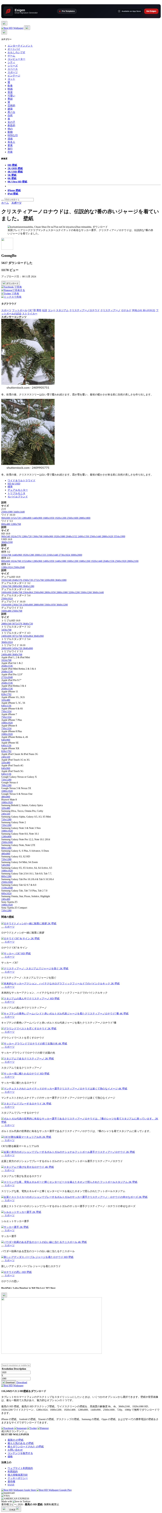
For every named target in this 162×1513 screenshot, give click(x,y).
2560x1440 (96, 536)
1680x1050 (49, 518)
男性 (38, 310)
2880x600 (6, 648)
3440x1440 (19, 511)
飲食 (10, 85)
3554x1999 (119, 536)
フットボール (19, 310)
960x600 (6, 518)
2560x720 (28, 580)
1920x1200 (61, 518)
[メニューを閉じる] (4, 32)
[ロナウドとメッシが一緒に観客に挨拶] (2, 927)
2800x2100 (132, 561)
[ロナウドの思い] (2, 1276)
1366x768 (37, 536)
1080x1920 (7, 722)
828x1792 (6, 694)
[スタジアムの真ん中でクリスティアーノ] (2, 1002)
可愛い (11, 95)
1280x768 (16, 524)
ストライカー (29, 313)
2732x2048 (7, 677)
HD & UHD (14, 483)
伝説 (44, 310)
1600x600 (6, 592)
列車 (10, 152)
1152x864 (27, 561)
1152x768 (6, 555)
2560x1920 (121, 561)
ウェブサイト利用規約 (20, 1468)
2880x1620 (108, 536)
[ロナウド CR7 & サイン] (2, 942)
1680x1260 (85, 561)
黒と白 (11, 112)
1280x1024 (7, 567)
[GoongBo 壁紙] (7, 248)
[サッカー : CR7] (2, 957)
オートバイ (14, 49)
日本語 (12, 1510)
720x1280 (6, 779)
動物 (10, 132)
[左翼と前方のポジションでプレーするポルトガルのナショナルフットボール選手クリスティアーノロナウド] (2, 1156)
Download (10, 1382)
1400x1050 (49, 561)
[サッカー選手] (2, 1231)
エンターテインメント (20, 45)
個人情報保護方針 (18, 1474)
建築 (10, 108)
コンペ (51, 310)
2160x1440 (53, 555)
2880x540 (6, 623)
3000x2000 (76, 555)
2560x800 (28, 604)
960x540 (6, 536)
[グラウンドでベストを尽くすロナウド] (2, 1032)
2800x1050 (50, 592)
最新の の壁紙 (15, 1440)
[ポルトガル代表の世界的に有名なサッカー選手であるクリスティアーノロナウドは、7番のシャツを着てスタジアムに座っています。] (2, 1126)
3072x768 (17, 636)
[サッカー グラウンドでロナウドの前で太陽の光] (2, 1047)
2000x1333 (41, 555)
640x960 (5, 739)
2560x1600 (73, 518)
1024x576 (16, 536)
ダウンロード (12, 283)
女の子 (11, 122)
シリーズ (13, 65)
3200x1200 (74, 592)
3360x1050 (50, 604)
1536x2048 (7, 887)
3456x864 (28, 636)
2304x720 (17, 604)
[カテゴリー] (4, 23)
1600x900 (48, 536)
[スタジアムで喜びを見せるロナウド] (2, 1171)
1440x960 (17, 555)
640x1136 (6, 705)
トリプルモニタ (16, 493)
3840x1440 (98, 592)
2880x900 (39, 604)
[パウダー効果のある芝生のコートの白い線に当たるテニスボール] (2, 1246)
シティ (11, 62)
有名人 (11, 142)
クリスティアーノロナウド (84, 310)
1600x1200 (73, 561)
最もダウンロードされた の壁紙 (26, 1446)
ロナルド (126, 310)
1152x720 (16, 518)
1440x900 (37, 518)
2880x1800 (84, 518)
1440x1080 (61, 561)
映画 (10, 89)
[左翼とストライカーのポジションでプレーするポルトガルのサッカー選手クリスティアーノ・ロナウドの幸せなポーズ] (2, 1201)
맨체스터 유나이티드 (143, 310)
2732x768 (39, 580)
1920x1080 (60, 536)
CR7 (30, 310)
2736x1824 (65, 555)
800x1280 (6, 848)
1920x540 (6, 580)
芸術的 (11, 105)
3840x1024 (7, 642)
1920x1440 (97, 561)
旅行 (10, 148)
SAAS (11, 1484)
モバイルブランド (18, 496)
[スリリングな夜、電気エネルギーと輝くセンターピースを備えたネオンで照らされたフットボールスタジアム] (2, 1186)
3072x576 (17, 623)
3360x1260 (86, 592)
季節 (10, 99)
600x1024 (6, 893)
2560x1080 (7, 511)
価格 (10, 1456)
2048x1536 (109, 561)
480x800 (5, 796)
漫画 (10, 138)
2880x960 (17, 586)
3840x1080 (60, 580)
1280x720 (27, 536)
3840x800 (28, 648)
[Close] (4, 1295)
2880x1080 (62, 592)
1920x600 (6, 604)
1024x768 (16, 561)
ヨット (11, 79)
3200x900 (49, 580)
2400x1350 (84, 536)
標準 (10, 486)
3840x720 (28, 623)
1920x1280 (29, 555)
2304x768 (6, 586)
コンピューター (16, 59)
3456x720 (17, 648)
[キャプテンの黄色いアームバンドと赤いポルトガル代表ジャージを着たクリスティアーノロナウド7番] (2, 1017)
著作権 (11, 1481)
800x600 (6, 561)
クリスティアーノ (110, 310)
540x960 (5, 865)
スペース (13, 69)
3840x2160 (7, 542)
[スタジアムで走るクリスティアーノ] (2, 1062)
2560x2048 (19, 567)
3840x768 (17, 654)
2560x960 (39, 592)
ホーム (5, 202)
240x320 (5, 757)
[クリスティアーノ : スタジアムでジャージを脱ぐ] (2, 972)
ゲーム (11, 55)
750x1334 (6, 711)
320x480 (5, 700)
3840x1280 (28, 586)
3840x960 (39, 636)
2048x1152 (72, 536)
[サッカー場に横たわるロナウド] (2, 1077)
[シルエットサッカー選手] (2, 1216)
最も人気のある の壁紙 (21, 1443)
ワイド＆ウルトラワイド (21, 480)
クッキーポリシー (18, 1478)
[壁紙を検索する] (2, 200)
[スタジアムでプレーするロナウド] (2, 1107)
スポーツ (13, 72)
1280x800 (26, 518)
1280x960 (37, 561)
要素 (10, 145)
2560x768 (17, 611)
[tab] (84, 480)
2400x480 (6, 654)
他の (10, 128)
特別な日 (13, 135)
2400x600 (6, 636)
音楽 (10, 92)
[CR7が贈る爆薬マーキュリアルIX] (2, 1141)
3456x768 (6, 629)
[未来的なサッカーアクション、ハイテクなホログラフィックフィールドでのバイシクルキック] (2, 987)
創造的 (11, 125)
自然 (10, 115)
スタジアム (62, 310)
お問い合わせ (15, 1450)
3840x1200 (62, 604)
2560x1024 (7, 598)
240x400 (5, 899)
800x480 (6, 524)
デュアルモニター (18, 490)
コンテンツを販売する (20, 1453)
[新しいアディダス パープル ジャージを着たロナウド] (2, 1261)
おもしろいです (16, 52)
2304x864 (28, 592)
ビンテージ (14, 75)
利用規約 (13, 1471)
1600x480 (6, 611)
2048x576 (17, 580)
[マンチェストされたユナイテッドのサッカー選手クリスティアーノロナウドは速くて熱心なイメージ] (2, 1092)
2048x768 (17, 592)
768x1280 (6, 785)
